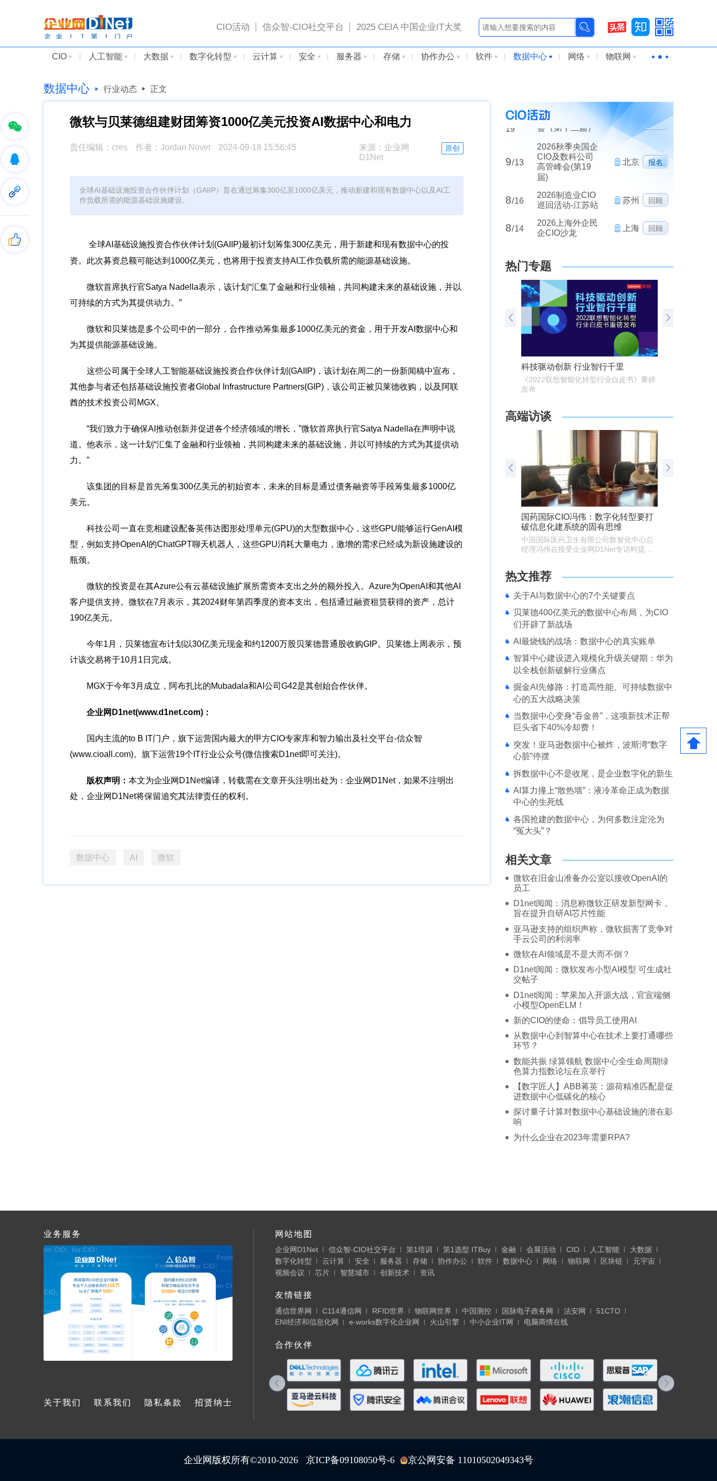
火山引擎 (444, 1322)
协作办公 (438, 56)
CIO (59, 56)
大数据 (155, 56)
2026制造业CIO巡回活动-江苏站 (567, 181)
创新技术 (394, 1272)
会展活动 (541, 1249)
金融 (508, 1249)
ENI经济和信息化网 (307, 1322)
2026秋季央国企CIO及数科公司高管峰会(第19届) (567, 144)
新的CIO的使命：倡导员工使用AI (575, 1020)
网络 (576, 56)
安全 (307, 56)
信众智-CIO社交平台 (303, 27)
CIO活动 (233, 27)
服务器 (349, 56)
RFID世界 (388, 1311)
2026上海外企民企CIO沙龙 (567, 210)
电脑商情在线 (546, 1322)
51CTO (608, 1311)
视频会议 (289, 1272)
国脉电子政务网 (527, 1311)
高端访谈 (528, 416)
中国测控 (476, 1311)
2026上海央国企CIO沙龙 (567, 237)
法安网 (575, 1311)
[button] (668, 318)
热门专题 (528, 265)
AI (134, 857)
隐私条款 (163, 1402)
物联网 (618, 56)
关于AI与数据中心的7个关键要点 (574, 595)
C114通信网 (342, 1311)
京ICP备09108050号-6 (350, 1460)
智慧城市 (355, 1272)
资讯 (427, 1272)
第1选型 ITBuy (467, 1249)
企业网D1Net (296, 1249)
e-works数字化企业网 (384, 1322)
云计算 (265, 56)
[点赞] (15, 239)
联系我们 (113, 1402)
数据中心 (530, 56)
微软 (165, 857)
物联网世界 (433, 1311)
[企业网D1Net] (88, 26)
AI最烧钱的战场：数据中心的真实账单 (584, 641)
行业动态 (120, 89)
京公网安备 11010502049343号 (470, 1460)
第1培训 (419, 1249)
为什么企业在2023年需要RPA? (571, 1137)
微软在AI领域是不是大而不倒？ (571, 954)
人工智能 (105, 56)
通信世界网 (293, 1311)
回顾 (655, 182)
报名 (655, 144)
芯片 (322, 1272)
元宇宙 (644, 1261)
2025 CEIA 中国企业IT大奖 (409, 27)
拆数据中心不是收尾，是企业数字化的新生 (593, 773)
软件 (484, 56)
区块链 (611, 1261)
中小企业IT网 (491, 1322)
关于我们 (62, 1402)
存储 (391, 56)
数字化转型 (210, 56)
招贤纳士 (214, 1402)
